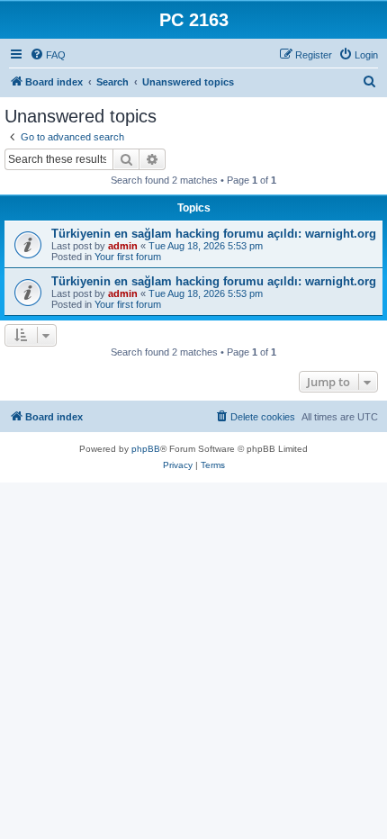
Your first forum (127, 256)
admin (123, 245)
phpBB (145, 449)
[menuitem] (48, 55)
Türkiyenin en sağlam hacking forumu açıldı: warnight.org (213, 233)
